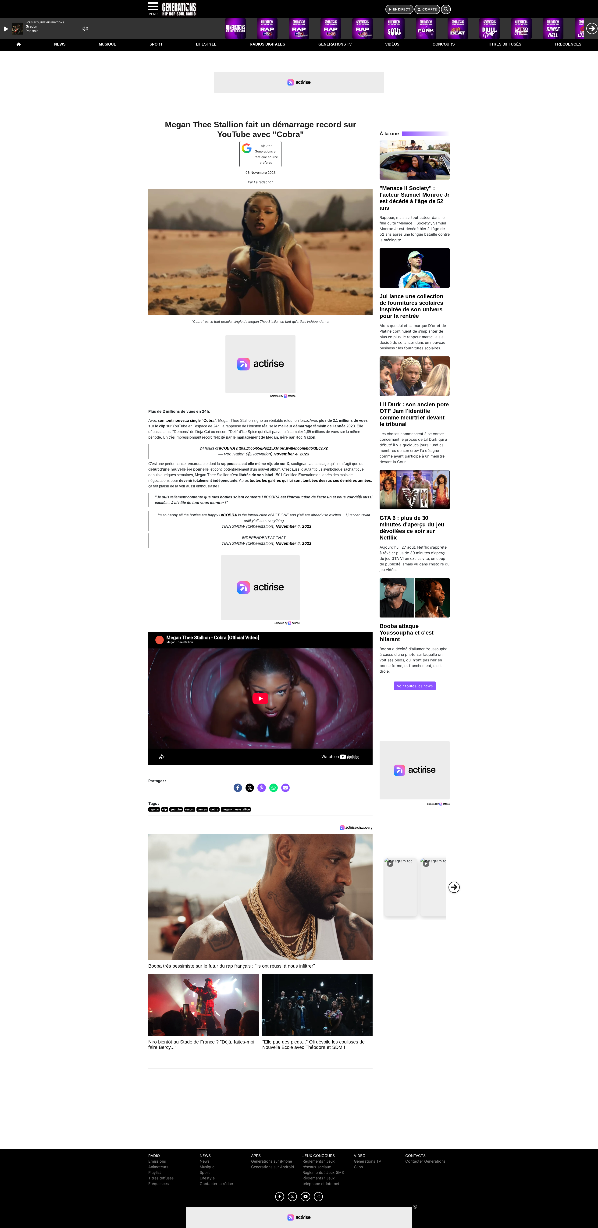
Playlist (154, 1172)
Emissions (157, 1161)
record (189, 809)
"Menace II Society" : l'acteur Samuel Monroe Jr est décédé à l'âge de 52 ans (414, 198)
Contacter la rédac (216, 1183)
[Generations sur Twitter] (292, 1196)
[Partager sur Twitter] (248, 790)
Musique (107, 44)
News (60, 44)
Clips (358, 1166)
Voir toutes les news (415, 686)
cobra (214, 809)
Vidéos (392, 44)
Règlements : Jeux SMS (323, 1172)
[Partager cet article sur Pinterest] (260, 790)
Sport (156, 44)
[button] (400, 887)
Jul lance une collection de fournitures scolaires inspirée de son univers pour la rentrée (411, 306)
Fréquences (568, 44)
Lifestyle (206, 44)
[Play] (6, 29)
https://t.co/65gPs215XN (257, 448)
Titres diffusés (504, 44)
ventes (202, 809)
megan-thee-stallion (236, 809)
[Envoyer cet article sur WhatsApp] (272, 790)
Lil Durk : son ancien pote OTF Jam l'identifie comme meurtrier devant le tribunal (414, 414)
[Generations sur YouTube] (305, 1196)
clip (164, 809)
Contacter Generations (425, 1161)
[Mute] (85, 28)
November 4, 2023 (291, 454)
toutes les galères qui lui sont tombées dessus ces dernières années (310, 481)
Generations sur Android (272, 1166)
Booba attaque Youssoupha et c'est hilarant (407, 632)
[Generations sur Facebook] (279, 1196)
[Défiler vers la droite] (454, 887)
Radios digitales (267, 44)
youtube (176, 809)
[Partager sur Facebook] (236, 790)
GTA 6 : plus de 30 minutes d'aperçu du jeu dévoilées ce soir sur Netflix (412, 528)
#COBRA (227, 448)
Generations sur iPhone (271, 1161)
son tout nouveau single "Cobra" (187, 420)
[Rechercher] (446, 9)
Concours (444, 44)
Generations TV (335, 44)
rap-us (154, 809)
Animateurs (158, 1166)
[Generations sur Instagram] (318, 1196)
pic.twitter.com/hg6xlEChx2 (304, 448)
